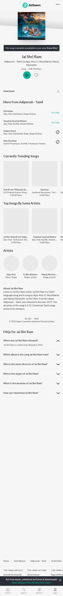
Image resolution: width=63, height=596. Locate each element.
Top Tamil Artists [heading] (13, 570)
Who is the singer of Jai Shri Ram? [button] (21, 373)
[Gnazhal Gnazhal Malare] (44, 221)
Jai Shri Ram (56, 561)
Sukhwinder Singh (20, 133)
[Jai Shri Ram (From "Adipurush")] (16, 221)
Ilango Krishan (29, 114)
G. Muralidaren (43, 61)
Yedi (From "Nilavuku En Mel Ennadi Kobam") (16, 189)
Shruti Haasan (33, 574)
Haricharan (17, 114)
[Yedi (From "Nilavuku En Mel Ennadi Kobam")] (16, 174)
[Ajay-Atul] (11, 263)
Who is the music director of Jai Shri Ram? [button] (25, 364)
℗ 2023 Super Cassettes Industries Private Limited (31, 321)
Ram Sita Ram (10, 141)
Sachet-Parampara (12, 143)
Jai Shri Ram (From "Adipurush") (16, 237)
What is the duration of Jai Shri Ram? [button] (22, 383)
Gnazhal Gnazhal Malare (15, 121)
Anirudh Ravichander (12, 574)
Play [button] (27, 75)
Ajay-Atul (30, 61)
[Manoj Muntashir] (49, 263)
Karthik (16, 124)
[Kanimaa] (44, 174)
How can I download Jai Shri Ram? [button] (20, 392)
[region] (31, 560)
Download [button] (8, 91)
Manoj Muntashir (49, 274)
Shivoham (8, 111)
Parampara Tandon (37, 143)
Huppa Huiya (10, 131)
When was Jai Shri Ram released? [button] (20, 340)
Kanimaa (45, 189)
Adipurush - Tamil (13, 61)
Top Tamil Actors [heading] (36, 570)
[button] (36, 75)
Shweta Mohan (26, 124)
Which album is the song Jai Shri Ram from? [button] (26, 354)
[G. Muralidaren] (30, 263)
